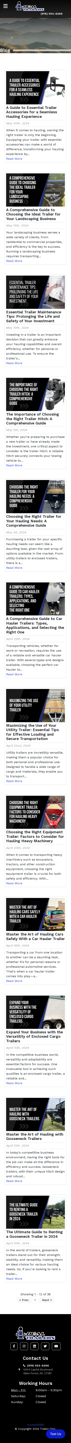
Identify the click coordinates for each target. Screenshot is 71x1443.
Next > (47, 1300)
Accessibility (35, 1424)
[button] (14, 1346)
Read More (14, 159)
